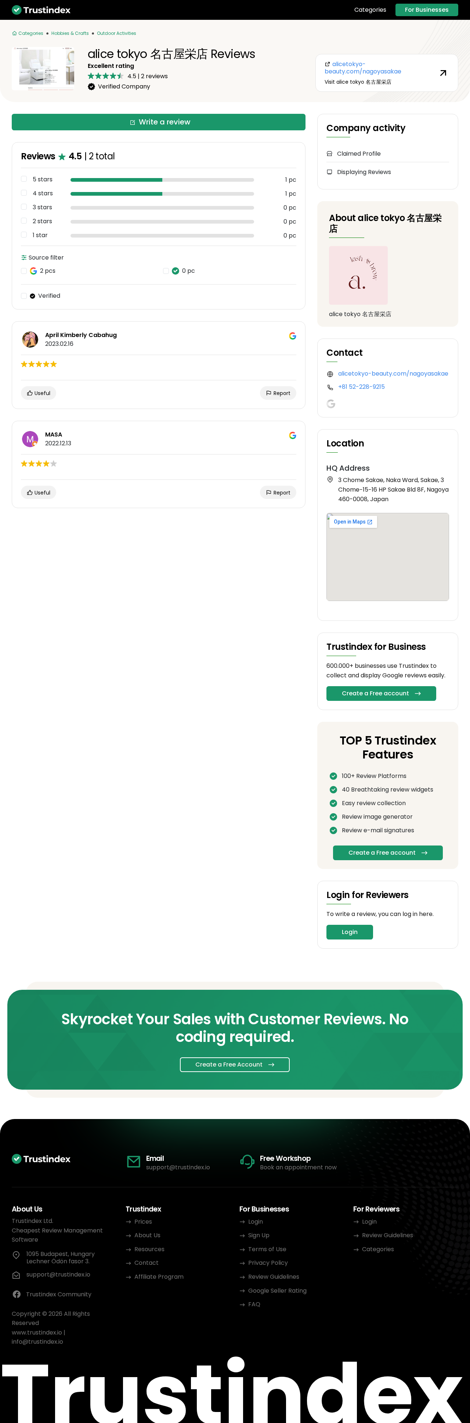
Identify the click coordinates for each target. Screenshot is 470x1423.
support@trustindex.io (178, 1167)
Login (350, 932)
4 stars (43, 193)
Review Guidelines (273, 1276)
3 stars (42, 207)
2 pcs (47, 271)
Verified (49, 296)
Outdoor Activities (116, 33)
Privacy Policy (268, 1263)
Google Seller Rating (277, 1290)
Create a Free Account (229, 1064)
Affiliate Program (159, 1276)
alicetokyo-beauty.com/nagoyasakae (393, 373)
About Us (147, 1235)
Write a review (165, 122)
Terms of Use (267, 1249)
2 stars (42, 221)
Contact (146, 1263)
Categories (370, 10)
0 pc (188, 271)
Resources (149, 1249)
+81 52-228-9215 (361, 387)
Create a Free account (375, 693)
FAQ (254, 1304)
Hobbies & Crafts (70, 33)
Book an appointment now (298, 1167)
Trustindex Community (58, 1294)
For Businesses (427, 10)
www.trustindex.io (37, 1332)
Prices (143, 1221)
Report (281, 393)
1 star (40, 235)
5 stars (43, 179)
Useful (41, 393)
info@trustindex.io (37, 1341)
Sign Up (259, 1235)
